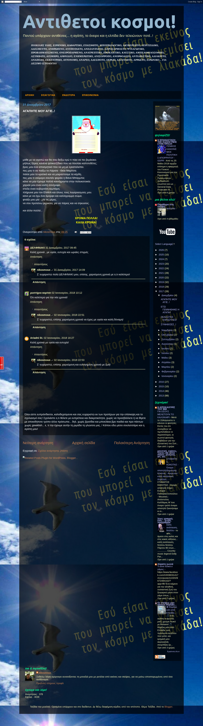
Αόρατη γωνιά (165, 564)
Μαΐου (165, 357)
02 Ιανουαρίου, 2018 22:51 (69, 314)
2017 (162, 291)
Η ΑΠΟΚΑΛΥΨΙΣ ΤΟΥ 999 (166, 408)
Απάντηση (36, 256)
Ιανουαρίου (168, 376)
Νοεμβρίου (167, 330)
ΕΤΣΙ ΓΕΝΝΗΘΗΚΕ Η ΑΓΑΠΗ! (170, 309)
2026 (162, 250)
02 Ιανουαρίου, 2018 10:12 (67, 292)
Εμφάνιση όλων (173, 651)
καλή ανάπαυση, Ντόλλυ (172, 527)
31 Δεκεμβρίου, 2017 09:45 (60, 247)
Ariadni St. (36, 337)
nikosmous (43, 269)
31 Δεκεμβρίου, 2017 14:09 (69, 269)
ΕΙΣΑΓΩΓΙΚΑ (48, 95)
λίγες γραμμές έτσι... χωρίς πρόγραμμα (165, 520)
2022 (162, 268)
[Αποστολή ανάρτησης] (75, 231)
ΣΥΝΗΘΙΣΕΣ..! (168, 324)
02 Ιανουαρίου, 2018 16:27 (59, 337)
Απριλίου (166, 362)
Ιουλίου (166, 348)
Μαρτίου (166, 367)
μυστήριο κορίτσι (40, 292)
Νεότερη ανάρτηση (38, 443)
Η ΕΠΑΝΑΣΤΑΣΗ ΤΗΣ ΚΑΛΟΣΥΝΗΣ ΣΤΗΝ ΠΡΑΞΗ (167, 142)
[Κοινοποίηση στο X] (85, 232)
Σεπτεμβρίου (169, 339)
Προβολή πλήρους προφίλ (50, 683)
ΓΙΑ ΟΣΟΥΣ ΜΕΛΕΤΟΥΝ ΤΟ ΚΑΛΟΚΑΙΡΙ (165, 414)
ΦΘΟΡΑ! (171, 208)
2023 (162, 263)
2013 (162, 395)
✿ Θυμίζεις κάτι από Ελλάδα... (171, 610)
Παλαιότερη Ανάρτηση (132, 443)
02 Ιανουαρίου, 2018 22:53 (69, 360)
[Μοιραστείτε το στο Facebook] (88, 232)
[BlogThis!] (83, 232)
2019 (162, 282)
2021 (162, 273)
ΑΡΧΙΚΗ (29, 95)
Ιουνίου (166, 353)
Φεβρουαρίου (169, 371)
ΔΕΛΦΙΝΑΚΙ (37, 247)
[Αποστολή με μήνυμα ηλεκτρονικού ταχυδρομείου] (81, 232)
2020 (162, 277)
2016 (162, 382)
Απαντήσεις (41, 264)
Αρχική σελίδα (83, 443)
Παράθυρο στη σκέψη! (165, 205)
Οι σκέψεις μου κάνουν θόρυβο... (167, 603)
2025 (162, 254)
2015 (162, 386)
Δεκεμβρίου (168, 295)
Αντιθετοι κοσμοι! (99, 21)
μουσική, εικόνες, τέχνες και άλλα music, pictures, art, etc (167, 454)
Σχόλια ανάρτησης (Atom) (53, 450)
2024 (162, 259)
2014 (162, 391)
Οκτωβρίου (168, 334)
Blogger (168, 706)
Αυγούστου (168, 344)
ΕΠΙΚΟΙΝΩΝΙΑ (90, 95)
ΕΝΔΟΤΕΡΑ (68, 95)
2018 (162, 286)
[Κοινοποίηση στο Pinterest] (90, 232)
